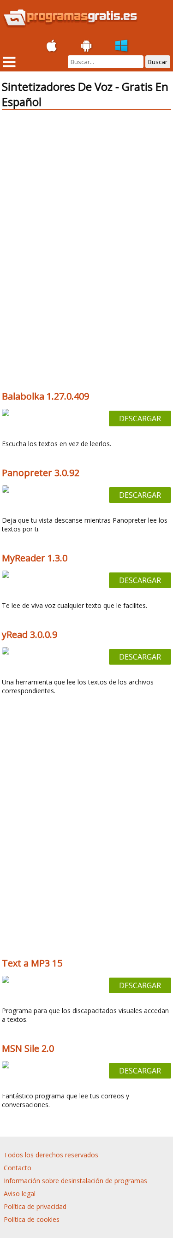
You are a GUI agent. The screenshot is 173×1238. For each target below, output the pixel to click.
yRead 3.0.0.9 (29, 634)
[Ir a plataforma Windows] (121, 46)
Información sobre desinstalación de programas (75, 1180)
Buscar (157, 62)
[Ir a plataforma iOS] (51, 46)
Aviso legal (20, 1193)
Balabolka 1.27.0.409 (45, 396)
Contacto (17, 1167)
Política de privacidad (35, 1206)
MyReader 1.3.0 (34, 558)
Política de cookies (32, 1219)
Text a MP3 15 (32, 963)
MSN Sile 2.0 (28, 1048)
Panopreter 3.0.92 (40, 472)
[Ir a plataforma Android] (86, 46)
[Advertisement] (86, 181)
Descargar (140, 418)
